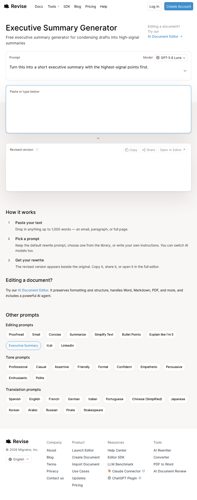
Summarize (78, 334)
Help (103, 6)
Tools (52, 6)
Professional (18, 367)
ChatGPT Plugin (124, 478)
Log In (154, 6)
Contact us (55, 478)
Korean (14, 410)
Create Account (178, 6)
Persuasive (174, 367)
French (54, 399)
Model (148, 57)
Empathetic (149, 367)
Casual (41, 367)
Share (151, 150)
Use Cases (80, 471)
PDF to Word (163, 464)
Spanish (15, 399)
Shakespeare (93, 410)
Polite (40, 378)
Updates (79, 478)
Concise (55, 334)
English (34, 399)
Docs (39, 6)
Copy (133, 150)
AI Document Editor (163, 36)
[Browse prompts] (185, 70)
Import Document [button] (85, 464)
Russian (52, 410)
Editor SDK (116, 457)
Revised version (21, 149)
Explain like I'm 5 (161, 334)
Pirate (70, 410)
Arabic (32, 410)
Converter (161, 457)
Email (36, 334)
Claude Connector (126, 471)
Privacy (52, 471)
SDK (66, 6)
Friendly (84, 367)
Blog (77, 6)
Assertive (62, 367)
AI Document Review (170, 471)
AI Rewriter (162, 450)
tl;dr (50, 345)
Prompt (14, 57)
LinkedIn (67, 345)
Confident (124, 367)
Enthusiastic (18, 378)
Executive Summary (23, 345)
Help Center (117, 450)
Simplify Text (104, 334)
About (51, 450)
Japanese (178, 399)
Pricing (90, 6)
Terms (51, 464)
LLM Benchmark (120, 464)
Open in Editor (172, 150)
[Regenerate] (37, 149)
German (74, 399)
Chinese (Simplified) (147, 399)
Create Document (86, 457)
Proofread (16, 334)
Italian (92, 399)
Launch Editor (83, 450)
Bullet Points (131, 334)
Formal (103, 367)
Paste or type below (24, 91)
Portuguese (114, 399)
